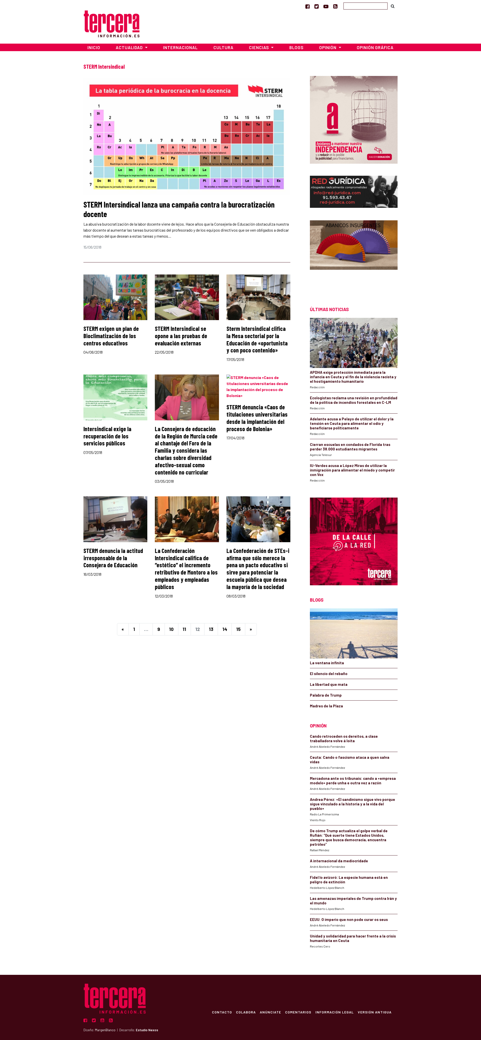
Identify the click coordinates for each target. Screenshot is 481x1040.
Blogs (296, 47)
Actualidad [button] (130, 47)
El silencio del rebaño (328, 673)
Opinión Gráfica (375, 47)
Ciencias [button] (259, 47)
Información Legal (334, 1012)
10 (171, 629)
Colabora (246, 1012)
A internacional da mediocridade (339, 861)
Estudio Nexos (147, 1030)
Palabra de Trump (326, 695)
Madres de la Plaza (326, 706)
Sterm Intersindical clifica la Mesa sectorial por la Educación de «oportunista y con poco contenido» (257, 339)
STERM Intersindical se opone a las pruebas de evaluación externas (181, 336)
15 (238, 629)
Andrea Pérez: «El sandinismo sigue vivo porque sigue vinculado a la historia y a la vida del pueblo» (352, 804)
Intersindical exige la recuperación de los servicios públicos (107, 436)
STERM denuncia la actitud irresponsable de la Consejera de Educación (113, 558)
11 (184, 629)
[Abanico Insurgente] (354, 254)
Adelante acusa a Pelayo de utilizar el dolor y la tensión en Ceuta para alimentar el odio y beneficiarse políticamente (352, 423)
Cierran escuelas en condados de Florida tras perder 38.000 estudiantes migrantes (350, 446)
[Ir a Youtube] (325, 6)
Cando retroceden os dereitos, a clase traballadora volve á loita (344, 738)
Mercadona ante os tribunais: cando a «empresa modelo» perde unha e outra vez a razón (353, 780)
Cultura (223, 47)
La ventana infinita (327, 662)
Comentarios (298, 1012)
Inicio (93, 47)
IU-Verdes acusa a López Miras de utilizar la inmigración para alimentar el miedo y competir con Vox (352, 470)
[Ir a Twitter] (316, 6)
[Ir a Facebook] (307, 6)
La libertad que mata (328, 684)
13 (211, 629)
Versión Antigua (375, 1012)
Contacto (222, 1012)
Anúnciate (270, 1012)
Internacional (180, 47)
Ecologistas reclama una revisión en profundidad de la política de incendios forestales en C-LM (353, 400)
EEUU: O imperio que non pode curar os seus (349, 919)
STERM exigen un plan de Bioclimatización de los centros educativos (111, 336)
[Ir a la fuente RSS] (335, 6)
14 (224, 629)
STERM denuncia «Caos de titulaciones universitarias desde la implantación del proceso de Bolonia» (257, 417)
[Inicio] (111, 23)
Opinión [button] (328, 47)
